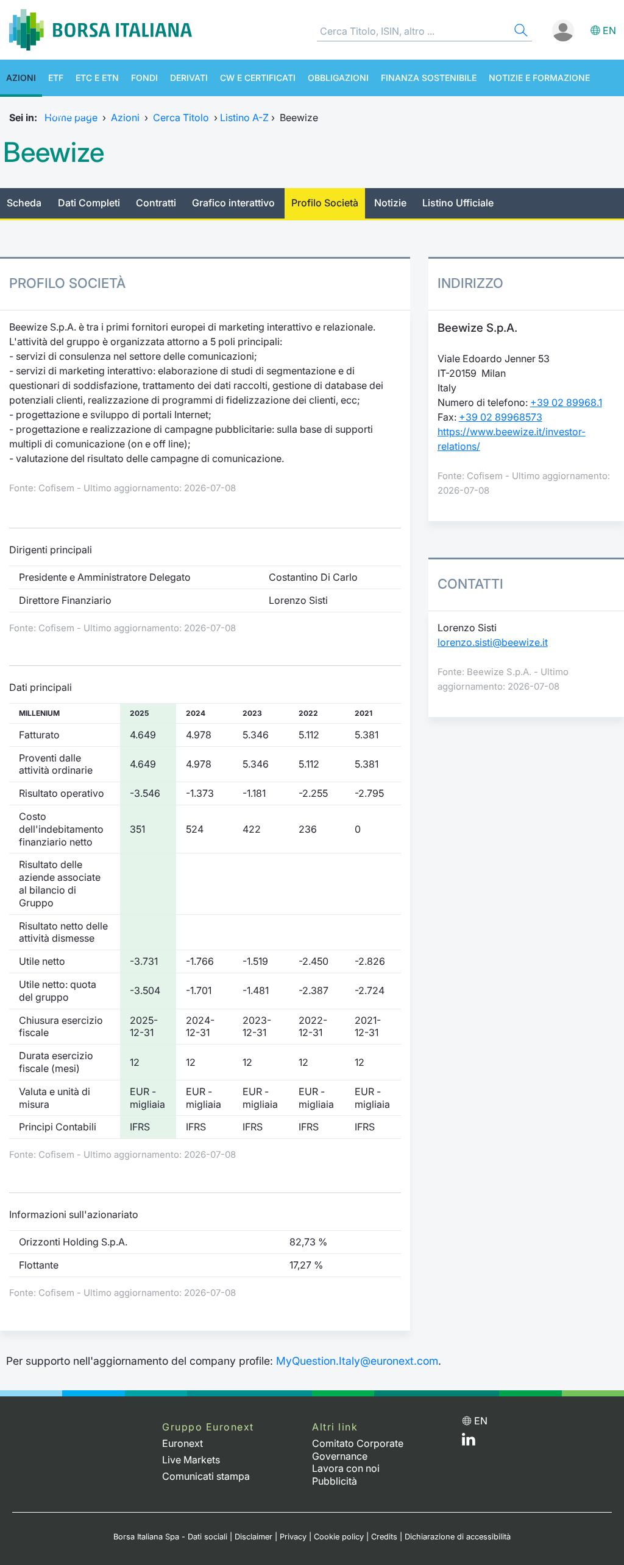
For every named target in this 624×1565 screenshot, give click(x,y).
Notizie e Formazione (539, 77)
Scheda (24, 203)
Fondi (144, 77)
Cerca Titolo (181, 117)
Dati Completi (89, 203)
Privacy (293, 1536)
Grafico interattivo (233, 203)
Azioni (21, 77)
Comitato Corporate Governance (357, 1449)
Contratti (156, 203)
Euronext (182, 1443)
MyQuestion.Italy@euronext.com (357, 1360)
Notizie (390, 203)
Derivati (189, 77)
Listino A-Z (244, 117)
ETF (55, 77)
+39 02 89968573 (500, 417)
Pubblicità (334, 1481)
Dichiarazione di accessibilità (458, 1536)
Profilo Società (324, 203)
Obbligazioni (338, 77)
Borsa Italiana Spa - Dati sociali (170, 1536)
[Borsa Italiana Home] (100, 30)
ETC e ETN (97, 77)
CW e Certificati (258, 77)
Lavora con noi (346, 1468)
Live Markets (191, 1460)
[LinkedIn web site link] (468, 1442)
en (609, 30)
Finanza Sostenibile (429, 77)
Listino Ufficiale (458, 203)
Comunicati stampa (206, 1476)
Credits (384, 1536)
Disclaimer (253, 1536)
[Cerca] (520, 32)
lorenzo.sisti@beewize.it (493, 642)
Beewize (53, 152)
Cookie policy (339, 1536)
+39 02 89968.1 (566, 402)
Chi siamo (71, 114)
